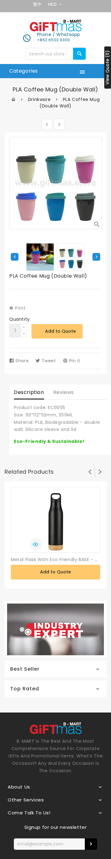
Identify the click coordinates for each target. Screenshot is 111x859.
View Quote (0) (107, 67)
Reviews (63, 392)
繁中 (37, 4)
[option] (71, 257)
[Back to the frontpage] (13, 99)
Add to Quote (60, 331)
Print (20, 308)
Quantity (19, 319)
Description (29, 392)
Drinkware (39, 99)
